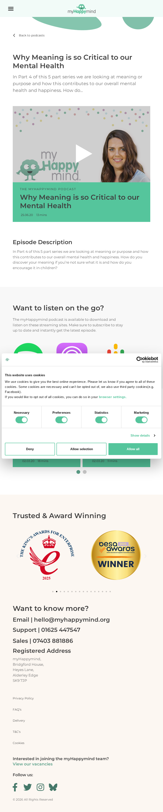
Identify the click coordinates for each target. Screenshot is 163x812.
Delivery (19, 720)
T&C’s (17, 732)
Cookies (18, 743)
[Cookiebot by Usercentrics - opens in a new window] (139, 359)
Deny (30, 449)
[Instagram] (40, 787)
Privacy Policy (23, 698)
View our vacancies (33, 764)
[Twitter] (27, 787)
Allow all (133, 449)
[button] (10, 8)
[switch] (61, 419)
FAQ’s (17, 709)
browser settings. (113, 397)
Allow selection (81, 449)
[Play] (84, 153)
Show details (140, 435)
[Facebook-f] (15, 787)
